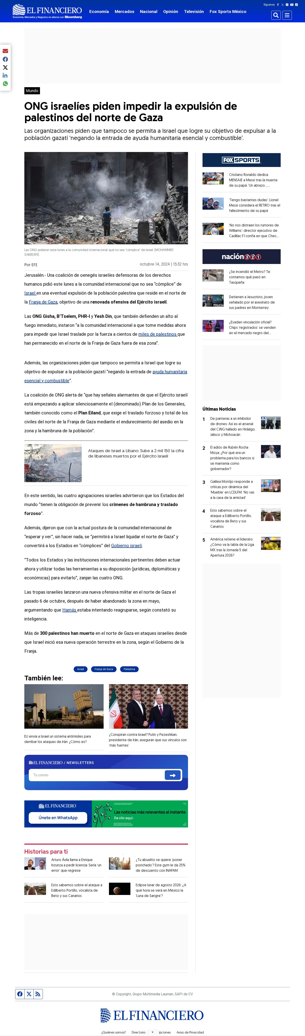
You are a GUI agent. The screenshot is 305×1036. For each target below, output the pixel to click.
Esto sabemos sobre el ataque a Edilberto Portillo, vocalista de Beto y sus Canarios (76, 891)
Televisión (194, 11)
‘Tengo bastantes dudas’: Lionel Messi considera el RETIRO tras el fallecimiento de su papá (254, 205)
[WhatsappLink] (106, 813)
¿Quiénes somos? (113, 1032)
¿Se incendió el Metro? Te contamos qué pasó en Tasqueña (249, 277)
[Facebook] (279, 5)
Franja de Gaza (43, 302)
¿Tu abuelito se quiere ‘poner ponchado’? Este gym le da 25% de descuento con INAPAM (161, 865)
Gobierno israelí (126, 545)
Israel (30, 293)
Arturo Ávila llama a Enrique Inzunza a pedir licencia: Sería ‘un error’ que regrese (76, 865)
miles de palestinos (158, 334)
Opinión (170, 11)
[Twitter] (283, 5)
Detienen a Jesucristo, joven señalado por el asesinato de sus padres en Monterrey (252, 302)
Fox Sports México (228, 11)
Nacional (148, 11)
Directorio (138, 1032)
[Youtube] (292, 5)
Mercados (124, 11)
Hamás (69, 610)
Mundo (32, 91)
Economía (99, 11)
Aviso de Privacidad (190, 1032)
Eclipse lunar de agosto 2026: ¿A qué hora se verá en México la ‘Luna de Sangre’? (161, 891)
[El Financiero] (47, 11)
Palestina (129, 669)
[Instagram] (288, 5)
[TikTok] (297, 5)
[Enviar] (173, 775)
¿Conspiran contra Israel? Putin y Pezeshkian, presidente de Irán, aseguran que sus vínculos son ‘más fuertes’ (148, 740)
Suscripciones (161, 1032)
